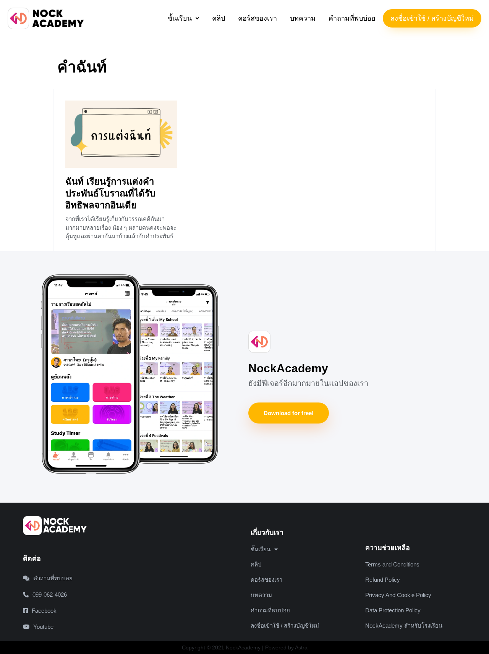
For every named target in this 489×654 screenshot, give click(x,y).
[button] (183, 18)
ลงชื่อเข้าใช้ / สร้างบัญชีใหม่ (432, 18)
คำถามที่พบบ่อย (352, 18)
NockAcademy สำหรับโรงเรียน (403, 625)
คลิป (218, 18)
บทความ (303, 18)
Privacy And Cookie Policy (398, 595)
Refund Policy (382, 579)
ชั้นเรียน (180, 18)
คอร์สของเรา (257, 18)
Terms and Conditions (392, 564)
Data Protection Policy (393, 610)
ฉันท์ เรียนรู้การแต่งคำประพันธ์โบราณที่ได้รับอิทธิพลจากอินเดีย (110, 193)
